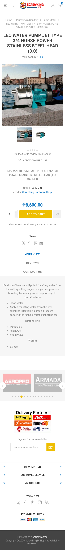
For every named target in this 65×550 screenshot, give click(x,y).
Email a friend (41, 243)
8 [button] (33, 396)
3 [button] (18, 396)
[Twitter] (18, 502)
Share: (33, 236)
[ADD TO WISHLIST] (57, 214)
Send (50, 447)
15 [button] (52, 396)
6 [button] (27, 396)
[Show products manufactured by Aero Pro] (17, 383)
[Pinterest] (32, 502)
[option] (17, 383)
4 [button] (21, 397)
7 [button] (30, 396)
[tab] (32, 254)
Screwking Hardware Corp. (37, 192)
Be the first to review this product (33, 154)
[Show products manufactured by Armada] (48, 383)
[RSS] (47, 502)
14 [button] (49, 396)
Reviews (32, 263)
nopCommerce (39, 537)
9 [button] (35, 396)
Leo (41, 57)
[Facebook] (25, 502)
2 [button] (15, 396)
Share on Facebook (29, 243)
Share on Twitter (23, 243)
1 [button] (12, 396)
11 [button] (41, 396)
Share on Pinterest (35, 243)
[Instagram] (39, 502)
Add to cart (36, 214)
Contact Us (32, 271)
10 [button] (38, 396)
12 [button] (44, 396)
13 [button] (46, 396)
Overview (32, 254)
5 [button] (24, 396)
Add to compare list (35, 160)
